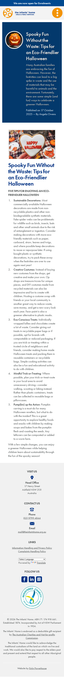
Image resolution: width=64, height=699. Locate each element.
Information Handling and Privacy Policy (32, 547)
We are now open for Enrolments (32, 3)
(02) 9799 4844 (32, 518)
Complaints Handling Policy (32, 551)
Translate (41, 562)
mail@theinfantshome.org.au (32, 531)
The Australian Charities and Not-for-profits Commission (33, 636)
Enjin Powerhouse (38, 668)
